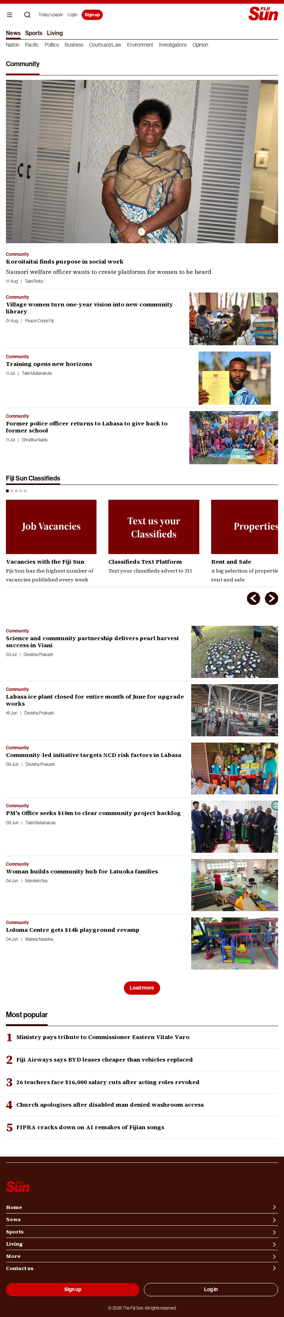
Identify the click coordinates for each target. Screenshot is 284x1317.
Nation (12, 45)
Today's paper (50, 14)
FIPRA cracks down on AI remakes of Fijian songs (90, 1127)
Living (55, 33)
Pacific (32, 45)
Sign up (92, 14)
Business (74, 45)
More (13, 1256)
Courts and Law (105, 45)
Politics (52, 45)
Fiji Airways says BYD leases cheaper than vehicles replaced (104, 1059)
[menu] (9, 14)
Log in (211, 1289)
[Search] (27, 14)
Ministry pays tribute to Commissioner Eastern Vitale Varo (102, 1037)
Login (72, 14)
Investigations (173, 45)
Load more (142, 988)
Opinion (200, 45)
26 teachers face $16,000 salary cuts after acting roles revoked (108, 1082)
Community (17, 254)
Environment (140, 45)
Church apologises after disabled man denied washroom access (110, 1104)
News (13, 33)
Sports (34, 33)
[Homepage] (263, 14)
